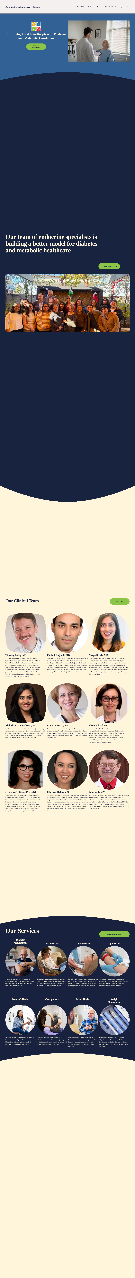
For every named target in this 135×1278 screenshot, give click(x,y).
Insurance (100, 7)
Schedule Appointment (36, 46)
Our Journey (118, 7)
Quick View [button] (52, 973)
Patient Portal (109, 7)
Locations (127, 7)
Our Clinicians (81, 7)
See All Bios (119, 601)
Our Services (91, 7)
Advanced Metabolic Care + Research (23, 7)
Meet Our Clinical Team (109, 266)
